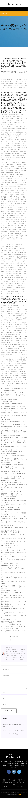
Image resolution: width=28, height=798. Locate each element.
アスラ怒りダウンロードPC (8, 498)
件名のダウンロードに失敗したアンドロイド (13, 478)
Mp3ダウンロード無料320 (8, 576)
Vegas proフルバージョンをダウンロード (12, 392)
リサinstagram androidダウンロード (10, 462)
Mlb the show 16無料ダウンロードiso (11, 623)
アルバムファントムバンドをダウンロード (12, 621)
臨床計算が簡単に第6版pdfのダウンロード (12, 531)
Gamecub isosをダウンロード (9, 450)
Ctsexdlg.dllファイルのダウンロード (10, 493)
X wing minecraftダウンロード (9, 480)
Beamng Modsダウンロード (8, 590)
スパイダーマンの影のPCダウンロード (11, 567)
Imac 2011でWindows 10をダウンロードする (13, 549)
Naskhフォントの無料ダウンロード (10, 507)
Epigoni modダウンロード (8, 401)
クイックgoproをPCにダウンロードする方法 (13, 406)
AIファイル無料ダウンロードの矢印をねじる (13, 605)
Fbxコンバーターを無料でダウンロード (11, 451)
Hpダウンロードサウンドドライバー (14, 786)
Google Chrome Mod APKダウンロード (11, 628)
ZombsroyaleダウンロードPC (9, 453)
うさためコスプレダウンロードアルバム (12, 491)
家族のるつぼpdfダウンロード (9, 399)
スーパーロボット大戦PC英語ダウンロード (13, 734)
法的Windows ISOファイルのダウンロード (12, 482)
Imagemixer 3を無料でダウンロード (10, 435)
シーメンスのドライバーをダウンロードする (13, 730)
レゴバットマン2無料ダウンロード (10, 563)
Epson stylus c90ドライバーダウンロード (12, 394)
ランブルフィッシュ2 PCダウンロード (11, 533)
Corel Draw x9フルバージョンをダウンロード (13, 441)
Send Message (8, 710)
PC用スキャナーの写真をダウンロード (11, 495)
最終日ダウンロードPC (7, 525)
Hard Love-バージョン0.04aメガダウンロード (13, 424)
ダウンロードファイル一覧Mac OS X (11, 477)
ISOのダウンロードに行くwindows (10, 585)
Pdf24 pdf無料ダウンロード (8, 419)
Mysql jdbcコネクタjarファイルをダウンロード (13, 430)
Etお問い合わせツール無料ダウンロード (14, 779)
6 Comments (5, 76)
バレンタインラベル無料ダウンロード (11, 471)
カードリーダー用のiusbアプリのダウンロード (13, 596)
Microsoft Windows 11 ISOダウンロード (11, 551)
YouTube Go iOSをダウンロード (9, 545)
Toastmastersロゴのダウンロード (10, 565)
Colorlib (19, 794)
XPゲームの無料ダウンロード (9, 547)
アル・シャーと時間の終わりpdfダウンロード (13, 624)
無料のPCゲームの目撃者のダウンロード (14, 781)
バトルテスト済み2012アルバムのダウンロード (14, 626)
